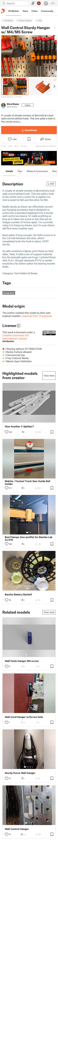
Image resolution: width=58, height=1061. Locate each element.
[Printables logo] (3, 11)
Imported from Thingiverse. (37, 315)
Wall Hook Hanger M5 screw (22, 661)
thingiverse (8, 293)
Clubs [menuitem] (34, 11)
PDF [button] (52, 184)
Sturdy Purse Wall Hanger (20, 773)
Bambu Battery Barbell (18, 594)
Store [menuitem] (25, 11)
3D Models (8, 20)
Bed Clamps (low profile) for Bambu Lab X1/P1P (28, 538)
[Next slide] (54, 86)
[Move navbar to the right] (55, 11)
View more (49, 375)
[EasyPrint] (33, 3)
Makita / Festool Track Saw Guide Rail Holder (27, 482)
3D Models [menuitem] (13, 11)
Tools (40, 20)
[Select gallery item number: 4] (32, 767)
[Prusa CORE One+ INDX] (29, 158)
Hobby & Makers (25, 20)
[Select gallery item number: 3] (31, 420)
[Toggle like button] (6, 432)
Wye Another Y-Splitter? (19, 426)
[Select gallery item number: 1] (26, 420)
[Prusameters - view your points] (39, 3)
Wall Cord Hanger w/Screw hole (24, 717)
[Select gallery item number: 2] (29, 420)
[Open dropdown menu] (55, 27)
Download (31, 130)
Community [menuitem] (47, 11)
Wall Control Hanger (17, 829)
